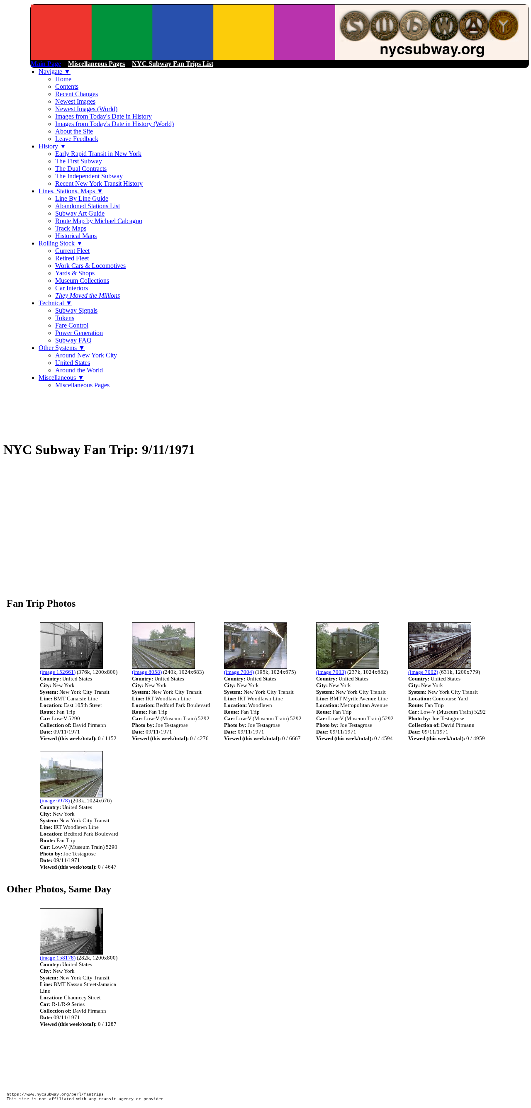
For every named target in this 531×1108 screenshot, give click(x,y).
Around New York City (86, 355)
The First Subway (78, 161)
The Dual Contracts (81, 168)
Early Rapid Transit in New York (98, 153)
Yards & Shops (75, 273)
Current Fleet (72, 250)
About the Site (74, 131)
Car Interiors (71, 288)
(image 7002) (423, 672)
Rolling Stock (61, 243)
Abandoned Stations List (87, 205)
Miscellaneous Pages (82, 385)
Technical (55, 302)
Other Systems (62, 347)
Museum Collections (82, 280)
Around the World (79, 370)
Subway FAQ (73, 340)
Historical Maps (76, 235)
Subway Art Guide (80, 213)
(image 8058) (147, 672)
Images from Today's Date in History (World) (114, 123)
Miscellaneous (61, 377)
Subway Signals (76, 310)
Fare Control (71, 325)
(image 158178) (58, 958)
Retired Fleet (72, 258)
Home (63, 79)
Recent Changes (76, 93)
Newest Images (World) (86, 108)
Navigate (55, 71)
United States (72, 362)
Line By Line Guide (81, 198)
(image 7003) (331, 672)
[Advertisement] (154, 414)
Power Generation (79, 332)
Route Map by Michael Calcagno (98, 220)
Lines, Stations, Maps (71, 190)
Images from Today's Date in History (103, 116)
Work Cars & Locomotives (90, 265)
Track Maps (70, 228)
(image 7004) (239, 672)
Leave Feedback (76, 138)
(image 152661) (58, 672)
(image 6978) (55, 800)
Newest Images (75, 101)
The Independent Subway (89, 176)
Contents (66, 86)
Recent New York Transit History (99, 183)
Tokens (64, 317)
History (52, 146)
